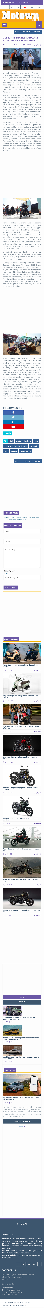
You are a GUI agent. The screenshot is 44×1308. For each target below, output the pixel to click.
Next (17, 32)
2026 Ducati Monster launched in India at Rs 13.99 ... (20, 758)
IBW (11, 441)
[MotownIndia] (22, 16)
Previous (26, 32)
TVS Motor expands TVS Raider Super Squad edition (20, 819)
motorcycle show (23, 441)
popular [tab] (22, 1002)
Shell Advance (21, 446)
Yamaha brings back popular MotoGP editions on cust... (21, 788)
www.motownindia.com (19, 1253)
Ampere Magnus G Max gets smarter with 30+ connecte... (20, 696)
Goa (36, 441)
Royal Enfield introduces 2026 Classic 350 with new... (20, 880)
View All (37, 32)
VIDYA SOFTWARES (19, 1305)
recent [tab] (22, 997)
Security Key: (9, 571)
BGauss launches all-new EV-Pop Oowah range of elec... (21, 727)
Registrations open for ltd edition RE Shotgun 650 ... (21, 911)
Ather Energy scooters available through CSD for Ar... (21, 666)
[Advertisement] (22, 175)
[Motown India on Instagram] (32, 7)
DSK (6, 451)
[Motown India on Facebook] (12, 7)
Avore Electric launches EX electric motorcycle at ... (21, 850)
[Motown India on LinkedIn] (39, 7)
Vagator (7, 446)
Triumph (33, 446)
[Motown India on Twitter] (18, 7)
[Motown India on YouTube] (25, 7)
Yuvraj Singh (25, 451)
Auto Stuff (9, 1070)
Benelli (14, 451)
